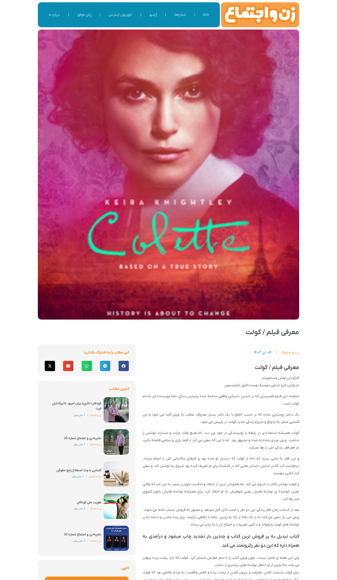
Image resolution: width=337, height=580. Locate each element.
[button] (124, 366)
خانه (206, 14)
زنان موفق (84, 14)
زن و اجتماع (290, 352)
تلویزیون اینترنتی (120, 14)
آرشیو (153, 14)
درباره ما (54, 14)
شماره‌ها (180, 14)
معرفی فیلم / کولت (272, 332)
